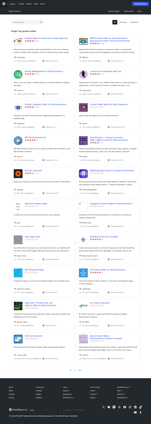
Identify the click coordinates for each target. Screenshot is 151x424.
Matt (119, 391)
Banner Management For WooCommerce (44, 71)
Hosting (11, 394)
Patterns (39, 398)
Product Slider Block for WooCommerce (109, 104)
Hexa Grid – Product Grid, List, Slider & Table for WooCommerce (40, 304)
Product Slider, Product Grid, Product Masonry (46, 38)
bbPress (121, 394)
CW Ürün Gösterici (33, 336)
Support (66, 391)
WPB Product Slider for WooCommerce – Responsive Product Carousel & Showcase (110, 39)
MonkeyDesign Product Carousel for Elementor (112, 170)
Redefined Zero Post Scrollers (104, 237)
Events (92, 391)
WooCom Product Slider (36, 203)
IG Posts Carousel (33, 170)
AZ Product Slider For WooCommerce (107, 270)
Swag (93, 398)
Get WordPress (141, 4)
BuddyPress (122, 398)
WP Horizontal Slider (34, 270)
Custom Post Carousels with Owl (105, 71)
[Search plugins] (41, 22)
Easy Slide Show (32, 237)
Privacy (11, 398)
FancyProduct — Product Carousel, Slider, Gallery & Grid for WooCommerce (109, 138)
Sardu (32, 410)
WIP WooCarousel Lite (35, 137)
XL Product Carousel (99, 303)
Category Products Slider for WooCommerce (111, 203)
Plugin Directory (15, 11)
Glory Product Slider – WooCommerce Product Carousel (106, 337)
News (11, 391)
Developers (67, 394)
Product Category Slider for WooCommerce (45, 104)
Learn (65, 387)
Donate (93, 394)
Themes (39, 391)
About (11, 387)
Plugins (38, 394)
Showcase (40, 387)
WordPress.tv (69, 398)
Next (79, 370)
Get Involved (95, 387)
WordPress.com (124, 387)
